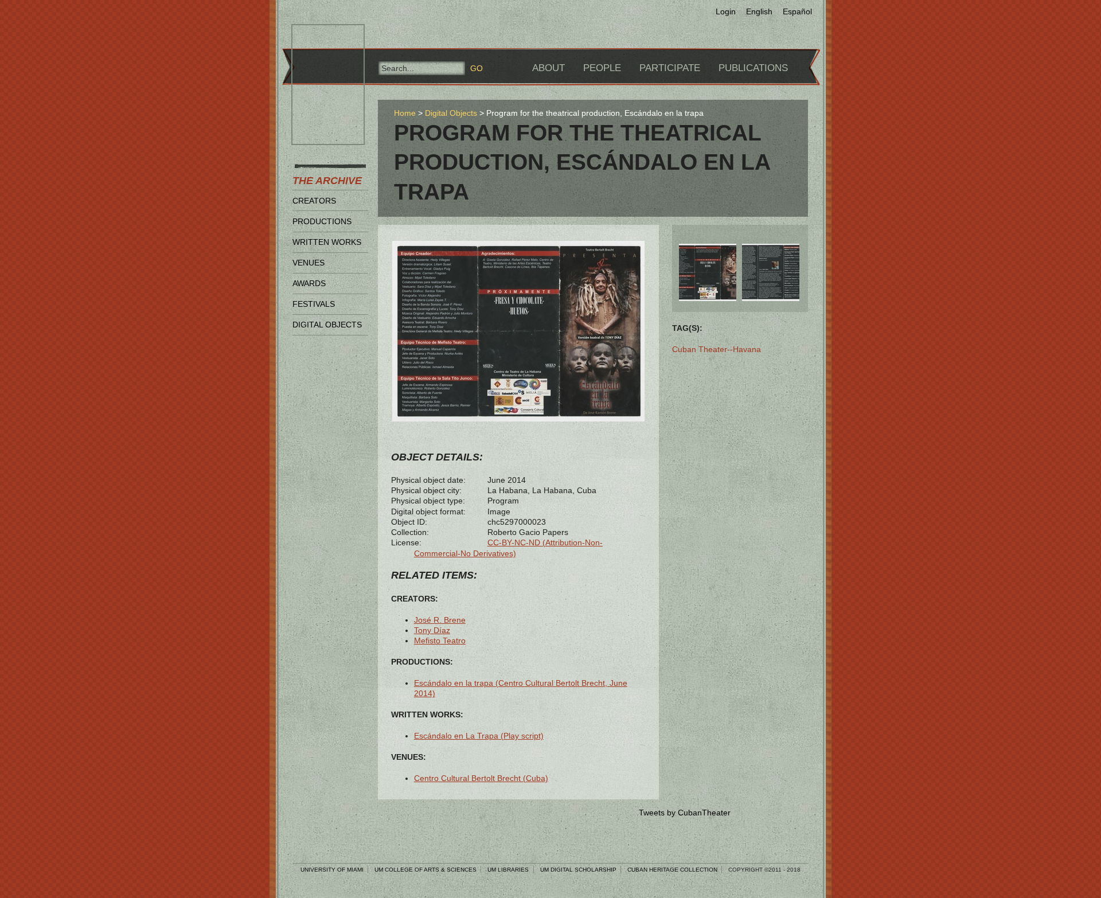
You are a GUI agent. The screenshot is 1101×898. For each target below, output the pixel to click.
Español (797, 11)
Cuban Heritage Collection (672, 869)
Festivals (313, 304)
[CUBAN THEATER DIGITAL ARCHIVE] (317, 37)
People (602, 68)
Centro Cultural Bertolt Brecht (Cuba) (481, 778)
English (759, 11)
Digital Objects (327, 324)
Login (726, 11)
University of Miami (332, 869)
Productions (322, 221)
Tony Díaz (432, 630)
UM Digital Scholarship (578, 869)
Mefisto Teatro (440, 640)
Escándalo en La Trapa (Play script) (479, 735)
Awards (309, 283)
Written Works (326, 242)
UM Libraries (508, 869)
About (548, 68)
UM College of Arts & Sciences (425, 869)
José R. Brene (440, 619)
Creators (314, 200)
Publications (753, 68)
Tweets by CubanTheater (685, 812)
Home (405, 113)
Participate (669, 68)
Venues (308, 262)
